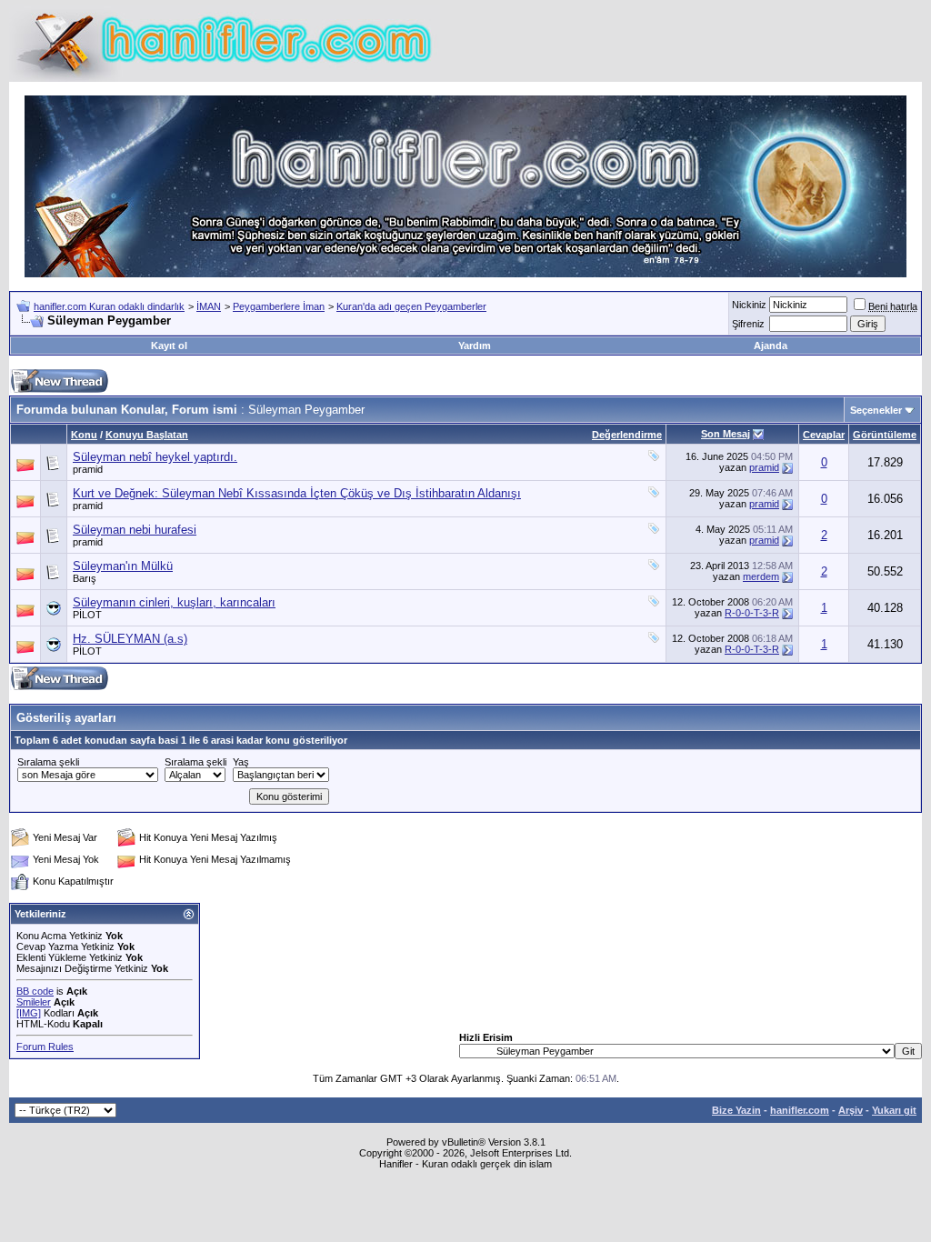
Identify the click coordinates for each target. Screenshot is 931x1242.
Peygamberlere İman (279, 306)
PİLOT (87, 614)
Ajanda (770, 345)
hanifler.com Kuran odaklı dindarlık (109, 306)
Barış (84, 578)
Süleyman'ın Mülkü (123, 566)
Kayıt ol (169, 345)
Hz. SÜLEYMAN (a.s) (130, 639)
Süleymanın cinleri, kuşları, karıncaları (174, 602)
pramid (88, 469)
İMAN (208, 306)
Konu (84, 434)
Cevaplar (824, 434)
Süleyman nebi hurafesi (134, 529)
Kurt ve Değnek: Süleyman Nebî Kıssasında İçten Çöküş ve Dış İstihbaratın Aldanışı (297, 493)
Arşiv (850, 1110)
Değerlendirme (627, 434)
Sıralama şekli (48, 761)
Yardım (474, 345)
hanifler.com (799, 1110)
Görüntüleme (884, 434)
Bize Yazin (736, 1110)
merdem (761, 576)
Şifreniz (748, 323)
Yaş (241, 761)
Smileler (33, 1002)
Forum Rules (45, 1046)
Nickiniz (749, 304)
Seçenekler (876, 410)
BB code (35, 991)
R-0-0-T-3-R (752, 612)
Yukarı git (894, 1110)
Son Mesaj (725, 433)
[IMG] (28, 1012)
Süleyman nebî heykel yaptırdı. (155, 457)
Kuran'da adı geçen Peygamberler (411, 306)
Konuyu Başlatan (146, 434)
